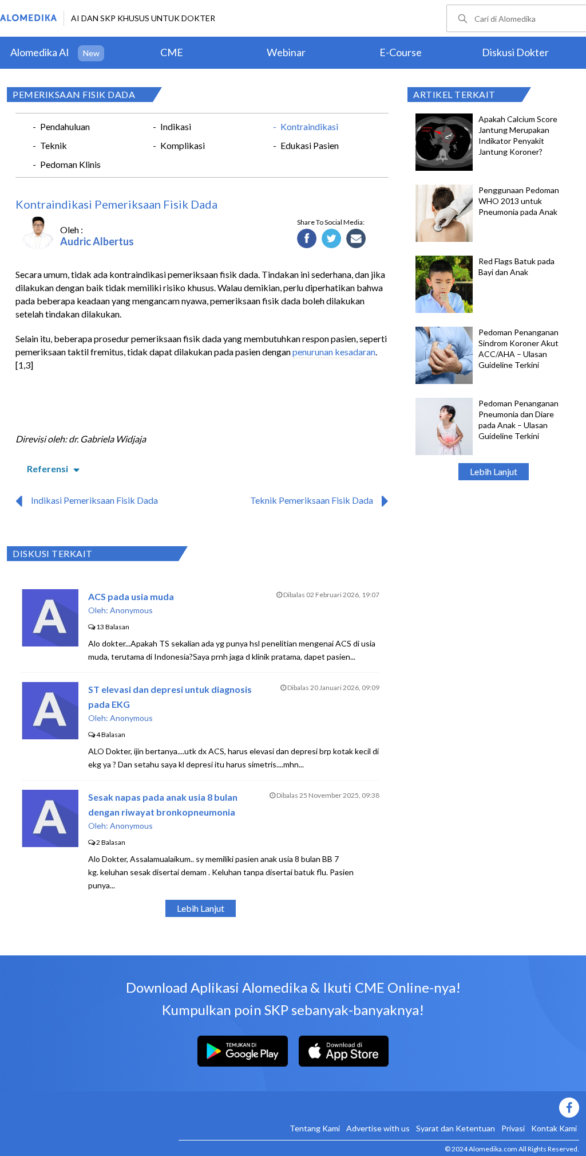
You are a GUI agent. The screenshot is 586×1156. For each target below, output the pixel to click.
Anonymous (131, 610)
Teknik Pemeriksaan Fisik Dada (311, 500)
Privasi (513, 1128)
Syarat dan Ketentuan (455, 1128)
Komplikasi (182, 145)
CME (171, 52)
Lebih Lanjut (493, 471)
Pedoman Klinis (70, 164)
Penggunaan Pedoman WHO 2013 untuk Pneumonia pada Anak (518, 201)
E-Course (400, 52)
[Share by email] (356, 239)
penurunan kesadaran (333, 351)
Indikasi (175, 126)
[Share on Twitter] (332, 239)
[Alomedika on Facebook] (379, 1108)
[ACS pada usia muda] (50, 642)
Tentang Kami (315, 1128)
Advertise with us (378, 1128)
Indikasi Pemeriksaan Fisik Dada (94, 500)
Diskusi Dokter (515, 52)
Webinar (286, 52)
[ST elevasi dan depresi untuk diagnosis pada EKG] (50, 735)
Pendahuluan (65, 126)
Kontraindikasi (309, 126)
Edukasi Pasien (309, 145)
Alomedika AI (39, 52)
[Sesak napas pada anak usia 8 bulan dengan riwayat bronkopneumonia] (50, 843)
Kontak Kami (554, 1128)
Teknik (53, 145)
